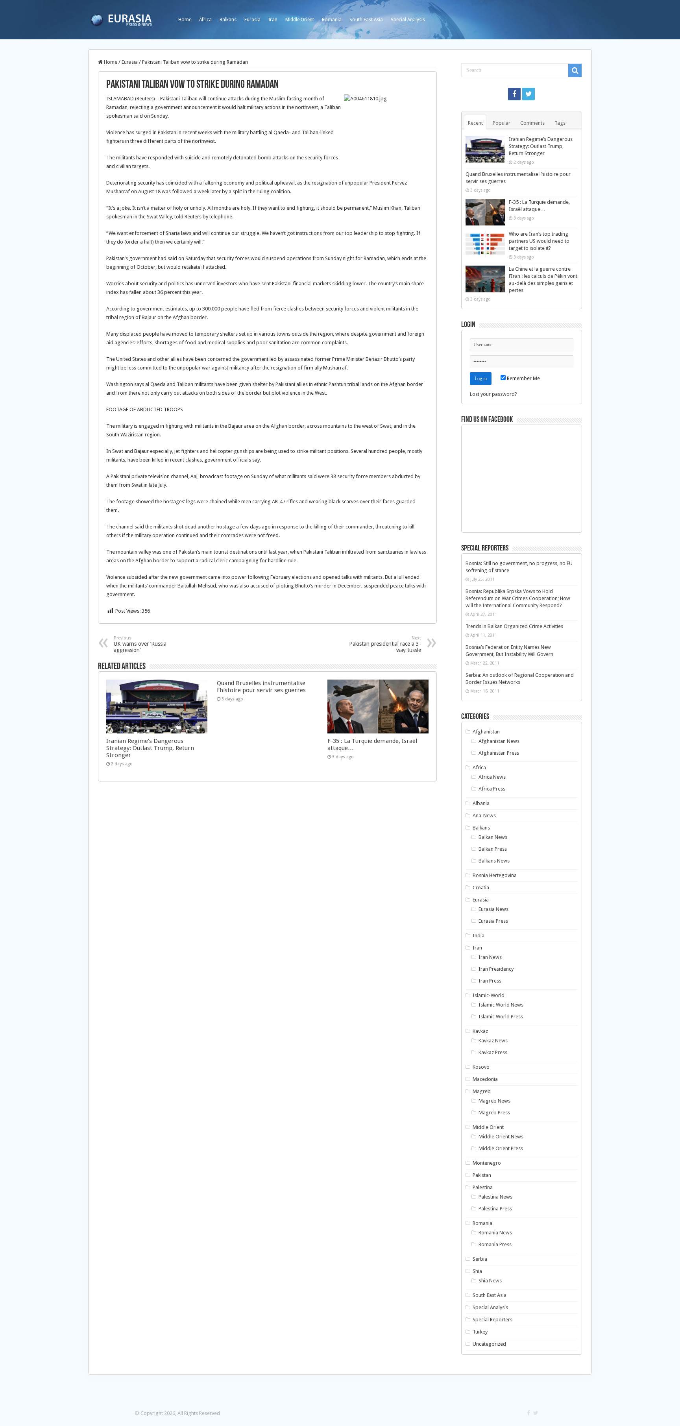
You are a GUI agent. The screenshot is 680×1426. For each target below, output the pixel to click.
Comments (532, 123)
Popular (501, 123)
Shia (477, 1271)
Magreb (482, 1091)
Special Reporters (492, 1320)
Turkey (480, 1332)
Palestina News (495, 1197)
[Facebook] (514, 94)
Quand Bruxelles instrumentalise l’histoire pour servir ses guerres (261, 687)
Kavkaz (480, 1031)
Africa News (492, 777)
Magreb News (494, 1101)
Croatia (481, 887)
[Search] (575, 70)
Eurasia (252, 19)
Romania (332, 19)
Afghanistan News (499, 741)
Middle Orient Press (501, 1148)
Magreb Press (494, 1113)
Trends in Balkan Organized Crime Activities (514, 626)
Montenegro (487, 1163)
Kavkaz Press (493, 1052)
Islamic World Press (501, 1017)
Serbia (480, 1259)
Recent (475, 123)
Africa (205, 19)
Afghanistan (486, 732)
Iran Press (490, 981)
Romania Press (495, 1244)
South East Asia (366, 19)
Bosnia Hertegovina (495, 875)
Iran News (490, 957)
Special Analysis (408, 19)
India (478, 935)
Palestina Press (495, 1209)
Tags (559, 123)
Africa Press (492, 789)
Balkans (228, 19)
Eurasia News (493, 909)
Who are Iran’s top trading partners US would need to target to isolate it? (539, 241)
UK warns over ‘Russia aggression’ (140, 644)
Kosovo (481, 1067)
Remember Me (523, 378)
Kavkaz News (493, 1041)
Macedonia (485, 1079)
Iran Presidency (496, 969)
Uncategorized (489, 1344)
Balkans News (494, 861)
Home (184, 19)
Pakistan (482, 1175)
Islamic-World (488, 995)
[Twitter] (528, 94)
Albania (481, 803)
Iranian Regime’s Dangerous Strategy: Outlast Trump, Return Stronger (150, 748)
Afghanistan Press (499, 753)
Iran (272, 19)
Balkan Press (493, 849)
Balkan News (493, 837)
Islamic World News (501, 1005)
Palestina (483, 1187)
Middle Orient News (501, 1137)
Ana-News (484, 815)
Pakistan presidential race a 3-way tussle (385, 644)
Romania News (495, 1233)
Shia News (490, 1281)
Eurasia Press (493, 921)
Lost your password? (493, 394)
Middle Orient (299, 19)
